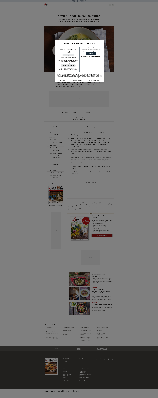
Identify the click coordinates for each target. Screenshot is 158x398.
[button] (91, 53)
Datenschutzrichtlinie (77, 80)
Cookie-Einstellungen (94, 80)
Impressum (62, 80)
